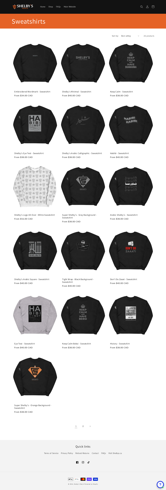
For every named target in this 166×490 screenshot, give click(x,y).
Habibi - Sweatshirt (119, 153)
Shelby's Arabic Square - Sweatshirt (31, 279)
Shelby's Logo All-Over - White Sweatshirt (34, 215)
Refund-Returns (82, 453)
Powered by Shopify (91, 484)
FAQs (103, 453)
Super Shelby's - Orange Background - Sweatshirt (32, 406)
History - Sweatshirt (120, 343)
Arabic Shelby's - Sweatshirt (124, 215)
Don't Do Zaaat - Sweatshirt (123, 279)
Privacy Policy (67, 453)
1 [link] (76, 426)
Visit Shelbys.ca (115, 453)
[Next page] (90, 426)
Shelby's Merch (79, 484)
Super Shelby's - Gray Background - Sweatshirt (79, 216)
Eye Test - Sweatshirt (24, 343)
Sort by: (115, 36)
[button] (141, 7)
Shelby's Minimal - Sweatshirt (76, 91)
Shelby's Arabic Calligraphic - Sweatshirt (82, 153)
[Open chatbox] (160, 484)
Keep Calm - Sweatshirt (121, 91)
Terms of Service (51, 453)
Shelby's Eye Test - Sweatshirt (29, 153)
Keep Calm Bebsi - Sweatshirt (76, 343)
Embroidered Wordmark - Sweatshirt (32, 91)
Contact (95, 453)
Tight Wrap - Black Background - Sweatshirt (78, 280)
